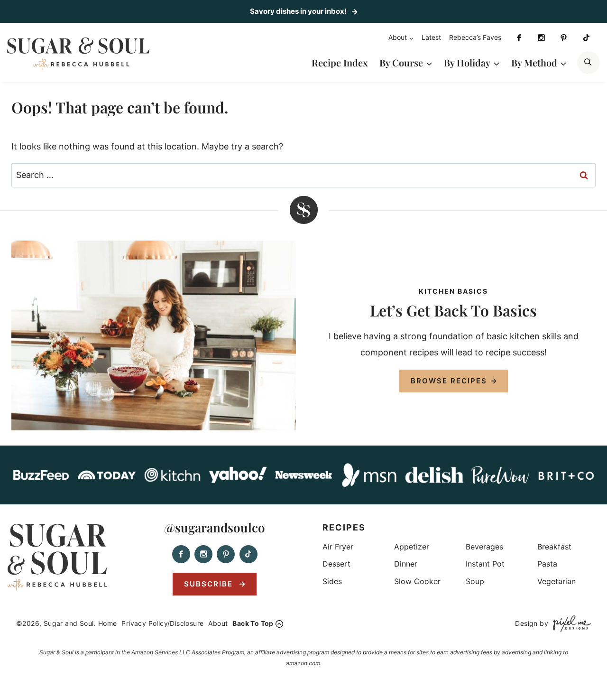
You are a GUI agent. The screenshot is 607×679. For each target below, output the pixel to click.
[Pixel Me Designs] (569, 623)
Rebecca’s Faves (475, 37)
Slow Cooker (417, 581)
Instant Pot (485, 563)
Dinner (405, 563)
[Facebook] (519, 38)
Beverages (484, 546)
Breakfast (554, 546)
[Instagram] (541, 38)
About (218, 623)
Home (107, 623)
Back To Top (252, 623)
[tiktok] (586, 38)
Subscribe (210, 583)
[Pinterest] (564, 38)
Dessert (336, 563)
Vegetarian (556, 581)
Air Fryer (337, 546)
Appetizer (411, 546)
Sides (332, 581)
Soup (475, 581)
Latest (431, 37)
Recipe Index (340, 62)
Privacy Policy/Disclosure (162, 623)
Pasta (547, 563)
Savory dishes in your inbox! (299, 11)
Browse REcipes (449, 380)
